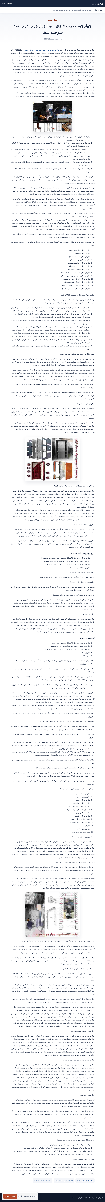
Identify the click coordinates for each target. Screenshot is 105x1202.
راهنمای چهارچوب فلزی (85, 1180)
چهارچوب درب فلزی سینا (51, 50)
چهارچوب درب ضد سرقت (64, 1180)
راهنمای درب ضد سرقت (42, 1180)
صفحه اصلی (98, 10)
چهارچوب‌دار (97, 3)
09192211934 (7, 4)
